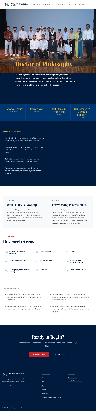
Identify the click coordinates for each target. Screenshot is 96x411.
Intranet (44, 390)
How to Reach (45, 394)
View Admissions (38, 354)
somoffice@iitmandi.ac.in (75, 381)
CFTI (43, 382)
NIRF (43, 386)
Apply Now (22, 94)
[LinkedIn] (78, 386)
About (43, 378)
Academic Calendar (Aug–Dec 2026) (51, 397)
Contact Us (59, 354)
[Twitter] (69, 386)
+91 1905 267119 (72, 378)
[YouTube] (83, 386)
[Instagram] (74, 386)
